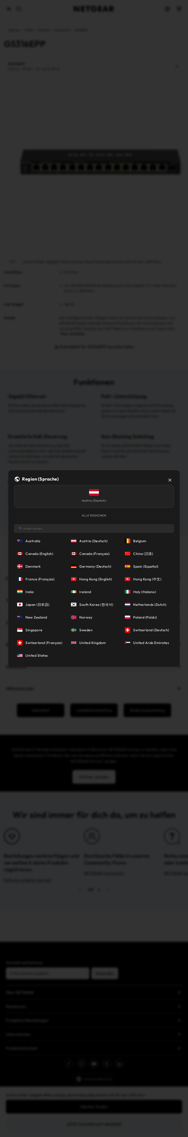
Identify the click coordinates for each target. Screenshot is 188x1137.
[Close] (170, 480)
